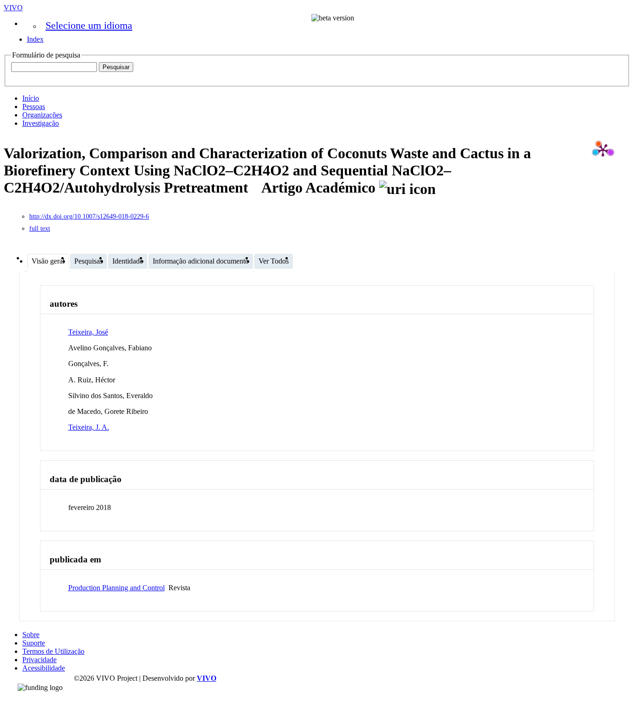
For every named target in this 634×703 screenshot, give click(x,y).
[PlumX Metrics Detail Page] (603, 150)
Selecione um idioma (88, 25)
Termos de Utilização (53, 651)
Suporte (33, 643)
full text (39, 228)
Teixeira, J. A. (88, 427)
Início (30, 98)
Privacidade (39, 660)
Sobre (30, 635)
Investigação (40, 123)
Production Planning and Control (116, 588)
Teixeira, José (88, 332)
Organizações (42, 115)
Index (35, 39)
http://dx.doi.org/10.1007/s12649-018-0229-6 (89, 216)
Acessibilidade (43, 668)
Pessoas (33, 106)
